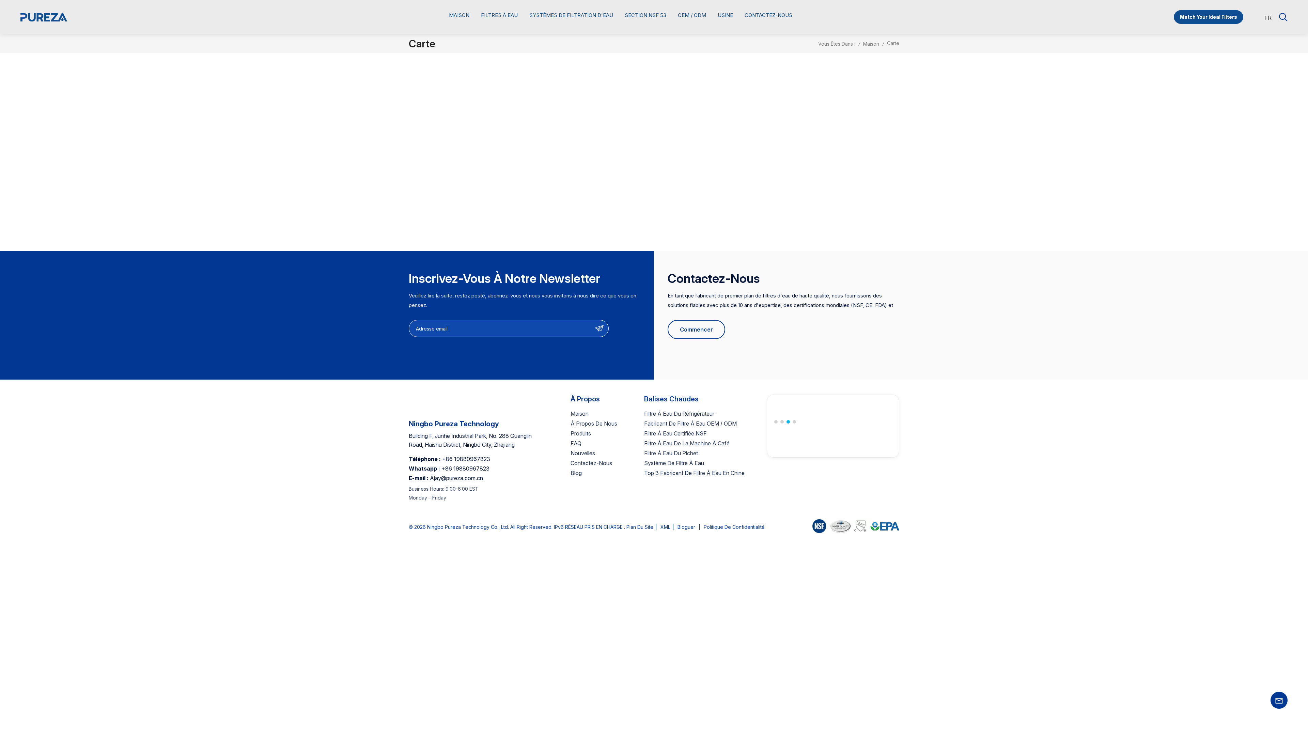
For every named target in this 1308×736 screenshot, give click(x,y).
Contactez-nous (768, 15)
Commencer (696, 329)
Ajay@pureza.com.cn (456, 478)
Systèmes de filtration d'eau (571, 15)
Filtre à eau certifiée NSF (675, 433)
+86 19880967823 (466, 459)
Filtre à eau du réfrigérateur (679, 413)
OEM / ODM (692, 15)
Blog (576, 473)
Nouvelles (583, 453)
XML (665, 527)
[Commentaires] (855, 527)
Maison (459, 15)
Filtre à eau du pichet (671, 453)
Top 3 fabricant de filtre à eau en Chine (694, 473)
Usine (725, 15)
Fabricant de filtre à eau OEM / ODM (690, 423)
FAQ (576, 443)
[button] (776, 422)
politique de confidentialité (734, 527)
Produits (581, 433)
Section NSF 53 (645, 15)
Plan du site (639, 527)
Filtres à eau (499, 15)
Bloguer (686, 527)
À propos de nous (594, 423)
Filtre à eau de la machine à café (687, 443)
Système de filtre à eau (674, 463)
